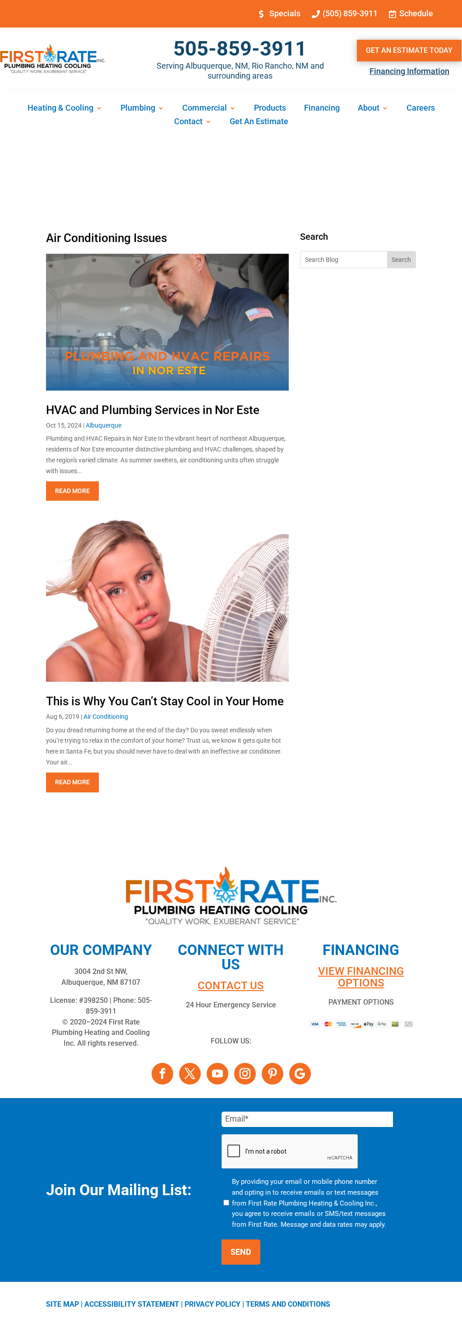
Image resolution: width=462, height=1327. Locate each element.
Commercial (204, 108)
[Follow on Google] (300, 1074)
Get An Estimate (259, 122)
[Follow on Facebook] (162, 1074)
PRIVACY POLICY (212, 1304)
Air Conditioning (105, 716)
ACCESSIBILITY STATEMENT (131, 1304)
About (368, 108)
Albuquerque (103, 425)
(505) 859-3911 (350, 13)
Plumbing (137, 108)
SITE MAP (62, 1304)
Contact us (231, 985)
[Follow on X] (190, 1074)
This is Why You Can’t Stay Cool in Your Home (165, 701)
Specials (284, 13)
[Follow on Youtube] (217, 1074)
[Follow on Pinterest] (272, 1074)
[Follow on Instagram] (245, 1074)
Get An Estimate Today (409, 50)
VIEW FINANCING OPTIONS (361, 977)
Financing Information (409, 71)
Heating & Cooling (60, 108)
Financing (322, 108)
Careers (421, 108)
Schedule (416, 13)
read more (72, 490)
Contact (188, 122)
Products (270, 108)
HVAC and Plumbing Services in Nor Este (152, 410)
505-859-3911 (240, 49)
